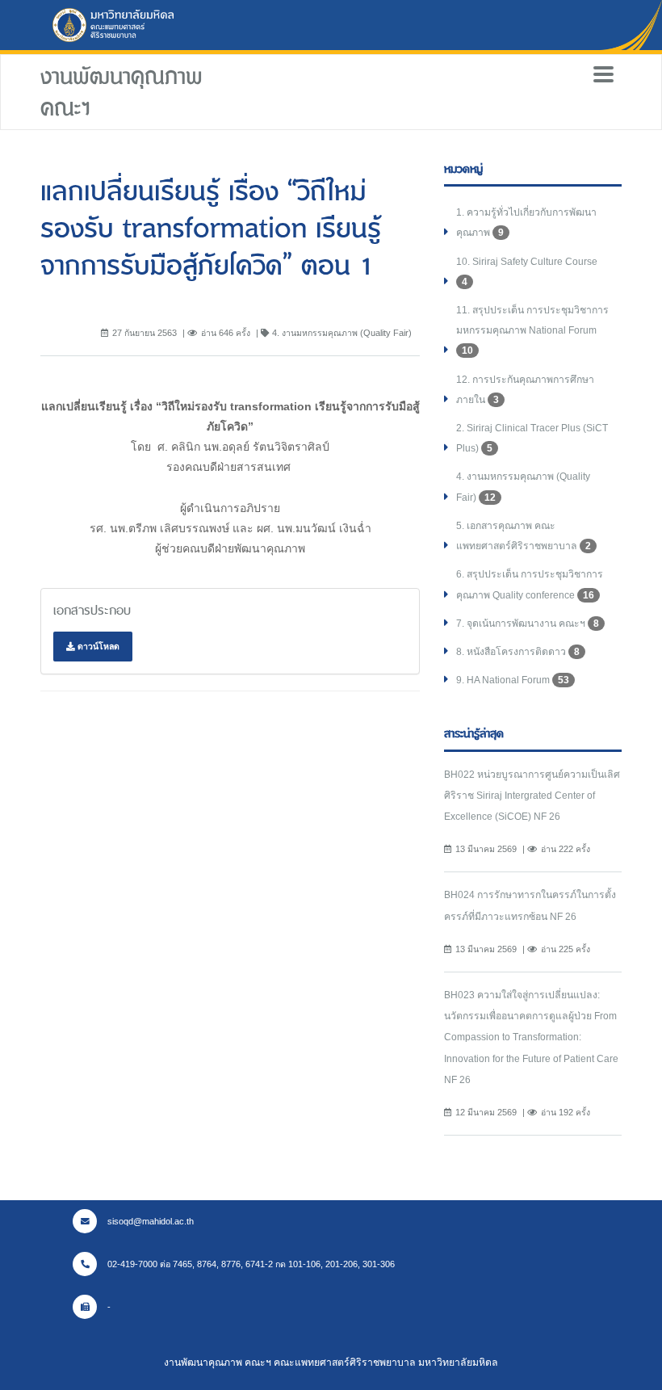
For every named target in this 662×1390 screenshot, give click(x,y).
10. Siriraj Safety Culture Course (526, 272)
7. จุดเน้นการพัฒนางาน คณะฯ (527, 623)
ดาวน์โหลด (97, 646)
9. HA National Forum (512, 680)
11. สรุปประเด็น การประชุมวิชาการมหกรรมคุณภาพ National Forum (532, 330)
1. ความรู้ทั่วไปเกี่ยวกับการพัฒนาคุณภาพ (526, 222)
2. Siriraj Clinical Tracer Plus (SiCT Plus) (532, 438)
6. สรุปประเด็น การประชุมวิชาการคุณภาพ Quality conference (529, 584)
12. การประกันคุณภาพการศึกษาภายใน (525, 389)
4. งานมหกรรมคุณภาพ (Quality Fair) (523, 486)
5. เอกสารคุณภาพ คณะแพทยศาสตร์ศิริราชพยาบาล (523, 536)
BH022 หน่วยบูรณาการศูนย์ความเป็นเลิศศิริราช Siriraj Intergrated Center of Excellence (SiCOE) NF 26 (532, 795)
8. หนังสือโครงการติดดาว (518, 651)
